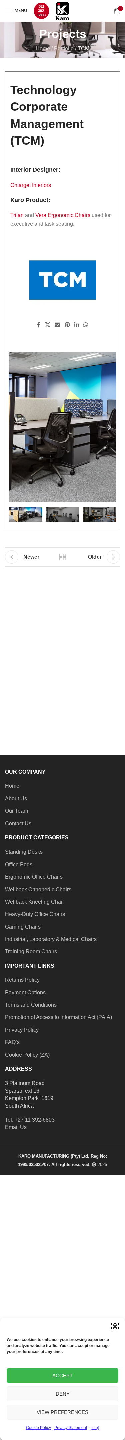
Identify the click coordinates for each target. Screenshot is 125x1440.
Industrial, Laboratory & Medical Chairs (51, 939)
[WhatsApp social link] (85, 325)
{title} (94, 1427)
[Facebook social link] (39, 325)
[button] (115, 1326)
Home (43, 48)
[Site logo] (62, 10)
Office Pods (18, 864)
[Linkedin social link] (76, 325)
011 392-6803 (42, 10)
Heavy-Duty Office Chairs (35, 914)
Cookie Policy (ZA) (27, 1055)
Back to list (63, 557)
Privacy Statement (70, 1427)
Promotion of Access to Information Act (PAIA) (58, 1017)
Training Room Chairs (31, 951)
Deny (63, 1394)
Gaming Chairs (23, 927)
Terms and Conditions (31, 1005)
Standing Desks (24, 852)
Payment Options (25, 992)
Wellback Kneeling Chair (34, 902)
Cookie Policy (38, 1427)
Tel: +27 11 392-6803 (30, 1120)
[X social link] (47, 325)
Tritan (17, 215)
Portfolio (64, 48)
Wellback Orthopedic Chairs (38, 889)
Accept (62, 1375)
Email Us (16, 1127)
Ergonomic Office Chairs (34, 877)
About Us (16, 798)
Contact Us (18, 823)
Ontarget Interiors (30, 185)
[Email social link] (57, 325)
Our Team (16, 811)
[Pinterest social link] (67, 325)
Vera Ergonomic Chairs (62, 215)
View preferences (62, 1412)
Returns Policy (22, 980)
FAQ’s (12, 1042)
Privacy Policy (22, 1030)
